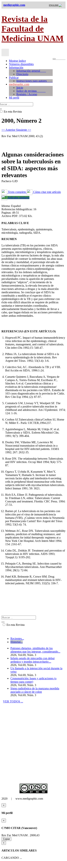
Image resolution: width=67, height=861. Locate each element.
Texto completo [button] (17, 192)
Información (16, 67)
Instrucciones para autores (34, 80)
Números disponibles (21, 64)
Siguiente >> (23, 129)
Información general (31, 70)
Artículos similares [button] (18, 197)
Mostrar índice (17, 60)
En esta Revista (15, 624)
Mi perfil (14, 97)
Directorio (22, 74)
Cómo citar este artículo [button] (46, 192)
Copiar (6, 839)
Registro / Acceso (26, 94)
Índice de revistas (31, 90)
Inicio (19, 87)
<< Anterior (8, 129)
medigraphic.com (19, 84)
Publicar (14, 77)
